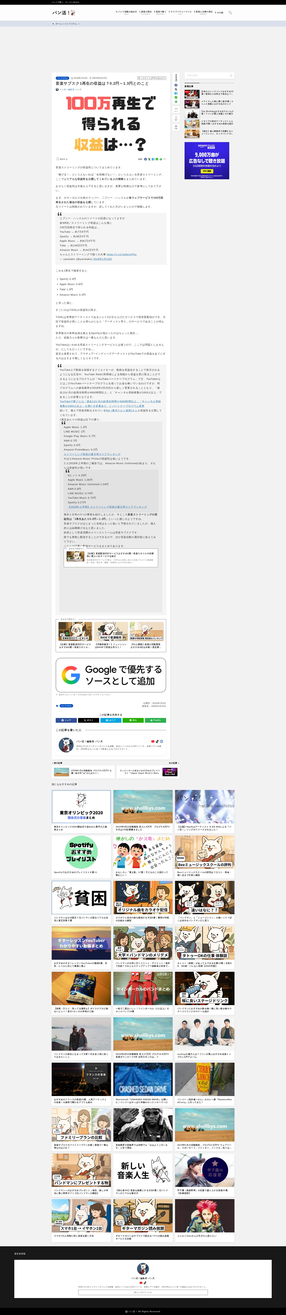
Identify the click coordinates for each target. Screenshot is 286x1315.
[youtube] (152, 741)
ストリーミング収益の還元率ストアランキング (92, 454)
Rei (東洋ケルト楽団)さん (122, 410)
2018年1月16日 (102, 259)
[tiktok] (157, 741)
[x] (176, 89)
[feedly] (176, 101)
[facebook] (176, 85)
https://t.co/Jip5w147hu (122, 254)
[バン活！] (64, 13)
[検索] (231, 75)
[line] (176, 97)
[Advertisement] (141, 47)
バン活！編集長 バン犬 (70, 89)
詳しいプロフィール (143, 1292)
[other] (161, 741)
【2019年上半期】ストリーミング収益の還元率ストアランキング (107, 507)
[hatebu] (176, 93)
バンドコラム (62, 78)
